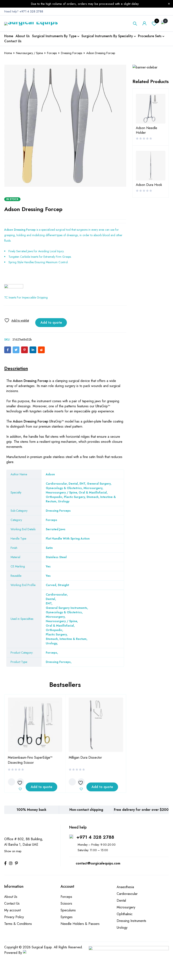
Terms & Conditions (18, 923)
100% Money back (31, 809)
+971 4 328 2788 (95, 837)
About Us (10, 896)
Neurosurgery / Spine (29, 53)
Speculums (68, 910)
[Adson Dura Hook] (151, 166)
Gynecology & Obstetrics (64, 612)
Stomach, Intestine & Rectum (66, 639)
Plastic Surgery (56, 634)
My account (12, 910)
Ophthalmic (124, 914)
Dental (50, 599)
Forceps (52, 53)
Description (16, 368)
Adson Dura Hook (149, 185)
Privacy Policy (14, 917)
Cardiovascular (56, 594)
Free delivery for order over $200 (141, 809)
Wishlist (156, 21)
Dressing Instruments (131, 920)
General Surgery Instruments (66, 608)
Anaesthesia (125, 887)
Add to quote (51, 322)
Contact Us (12, 903)
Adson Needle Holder (146, 130)
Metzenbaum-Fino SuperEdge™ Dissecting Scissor (30, 760)
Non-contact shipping (86, 809)
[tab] (16, 368)
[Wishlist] (16, 320)
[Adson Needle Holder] (151, 109)
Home (8, 53)
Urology (51, 643)
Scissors (66, 903)
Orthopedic (54, 630)
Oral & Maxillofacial (60, 625)
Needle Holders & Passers (80, 923)
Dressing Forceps (71, 53)
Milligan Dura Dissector (85, 757)
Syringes (67, 917)
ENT (48, 603)
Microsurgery (55, 617)
